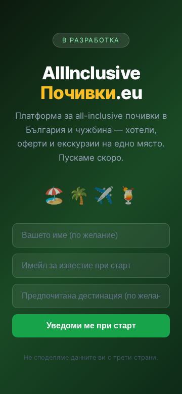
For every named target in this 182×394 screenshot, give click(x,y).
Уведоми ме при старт (91, 325)
